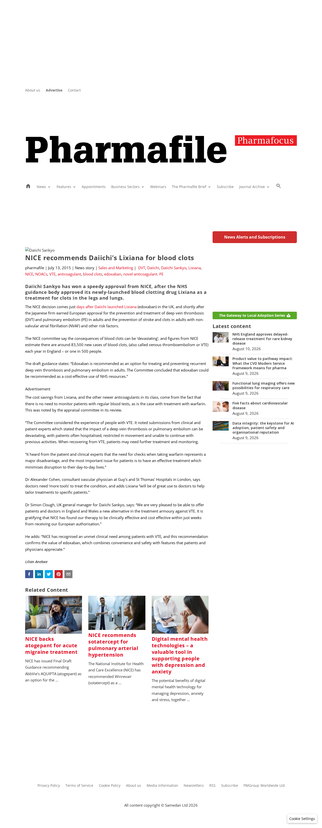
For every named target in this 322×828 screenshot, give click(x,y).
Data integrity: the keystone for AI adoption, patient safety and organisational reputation (263, 428)
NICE (29, 274)
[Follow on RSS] (293, 90)
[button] (29, 574)
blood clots (92, 274)
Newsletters (194, 786)
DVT (141, 267)
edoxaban (112, 274)
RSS (212, 786)
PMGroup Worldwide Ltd (264, 786)
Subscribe (225, 187)
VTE (52, 274)
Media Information (162, 786)
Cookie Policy (109, 786)
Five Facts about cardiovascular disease (260, 405)
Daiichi (153, 267)
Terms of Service (79, 786)
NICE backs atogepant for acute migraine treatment (51, 645)
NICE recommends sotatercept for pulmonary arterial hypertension (113, 645)
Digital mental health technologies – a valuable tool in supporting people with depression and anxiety (180, 655)
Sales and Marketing (115, 267)
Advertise (54, 90)
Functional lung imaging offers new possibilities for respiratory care (263, 385)
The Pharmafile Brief (189, 187)
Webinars (158, 187)
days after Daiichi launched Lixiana (106, 306)
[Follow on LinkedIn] (283, 90)
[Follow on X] (273, 90)
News (41, 187)
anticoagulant (69, 274)
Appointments (94, 187)
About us (32, 90)
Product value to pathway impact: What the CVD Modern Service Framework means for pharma (262, 363)
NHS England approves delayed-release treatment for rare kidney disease (262, 339)
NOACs (41, 274)
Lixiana (194, 267)
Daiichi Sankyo (173, 267)
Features (64, 187)
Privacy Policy (48, 786)
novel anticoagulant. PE (143, 274)
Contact (74, 90)
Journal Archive (252, 187)
